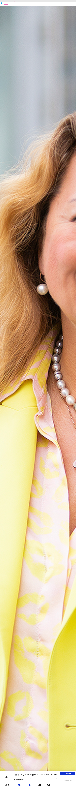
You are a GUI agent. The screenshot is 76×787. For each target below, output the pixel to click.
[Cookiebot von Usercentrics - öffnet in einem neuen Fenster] (6, 785)
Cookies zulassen (67, 773)
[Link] (4, 3)
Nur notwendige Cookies (67, 780)
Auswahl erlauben (67, 776)
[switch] (29, 785)
